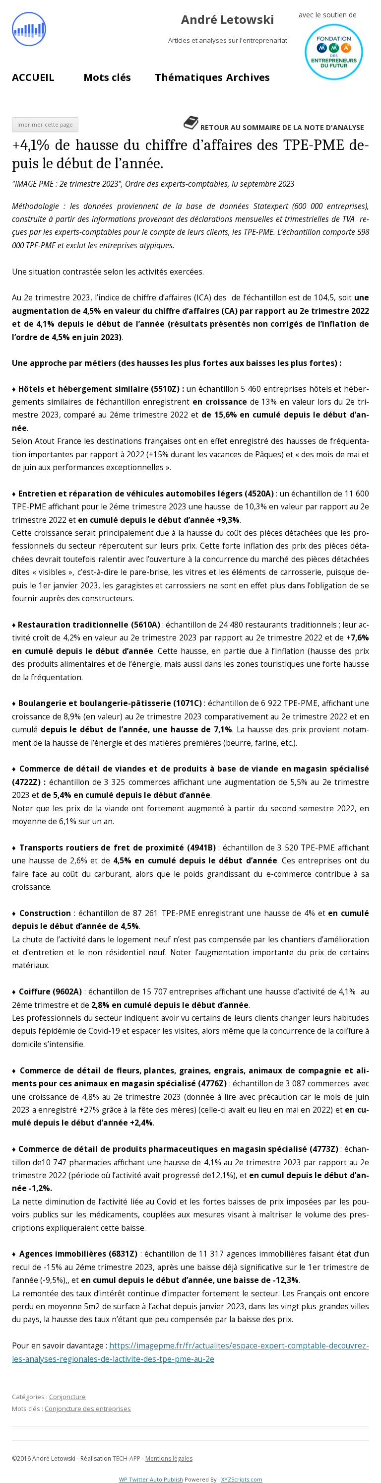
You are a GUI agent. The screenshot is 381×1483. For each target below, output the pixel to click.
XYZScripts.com (241, 1479)
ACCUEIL (33, 77)
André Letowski (227, 19)
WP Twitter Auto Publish (151, 1479)
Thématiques (189, 77)
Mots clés (107, 77)
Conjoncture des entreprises (88, 1408)
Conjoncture (67, 1396)
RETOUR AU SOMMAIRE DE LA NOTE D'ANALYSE (282, 127)
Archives (248, 77)
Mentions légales (168, 1458)
